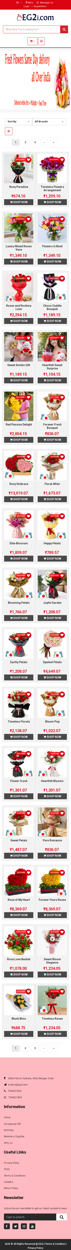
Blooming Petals (19, 602)
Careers (8, 1181)
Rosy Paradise (18, 186)
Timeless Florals (19, 721)
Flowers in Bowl (52, 246)
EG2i (41, 1244)
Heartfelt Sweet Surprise (52, 367)
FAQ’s (30, 2)
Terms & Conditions (15, 1175)
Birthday (9, 1130)
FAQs (7, 1169)
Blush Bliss (19, 1018)
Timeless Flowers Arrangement (52, 188)
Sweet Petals (18, 840)
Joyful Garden (52, 602)
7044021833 (14, 1090)
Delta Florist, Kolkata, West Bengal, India (30, 1078)
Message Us (46, 2)
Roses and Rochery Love (18, 307)
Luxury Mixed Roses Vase (19, 248)
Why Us (8, 1142)
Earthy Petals (18, 662)
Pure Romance (52, 840)
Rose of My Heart (19, 899)
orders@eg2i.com (17, 1084)
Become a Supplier (14, 1136)
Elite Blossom (19, 543)
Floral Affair (52, 483)
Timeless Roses (52, 1018)
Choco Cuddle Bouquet (52, 307)
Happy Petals (52, 543)
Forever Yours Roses (52, 899)
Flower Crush (18, 781)
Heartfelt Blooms (52, 781)
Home (7, 1117)
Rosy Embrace (18, 483)
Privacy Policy (11, 1162)
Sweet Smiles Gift (18, 365)
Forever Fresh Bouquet (52, 426)
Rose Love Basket (18, 959)
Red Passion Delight (19, 424)
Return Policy (11, 1188)
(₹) (18, 2)
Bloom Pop (52, 721)
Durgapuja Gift (12, 1123)
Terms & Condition (55, 1244)
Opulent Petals (52, 662)
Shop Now (20, 202)
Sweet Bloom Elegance (52, 961)
